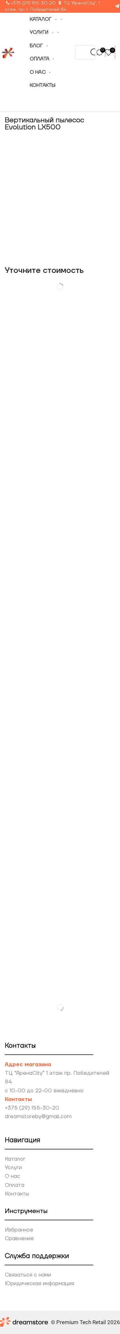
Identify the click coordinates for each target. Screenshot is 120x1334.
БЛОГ (36, 46)
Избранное (19, 1229)
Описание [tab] (26, 340)
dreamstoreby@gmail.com (38, 1116)
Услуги (13, 1167)
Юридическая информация (39, 1283)
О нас (12, 1176)
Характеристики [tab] (82, 340)
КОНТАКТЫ (43, 85)
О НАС (38, 72)
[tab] (26, 340)
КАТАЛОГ (41, 19)
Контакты (17, 1193)
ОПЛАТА (40, 59)
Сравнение (19, 1238)
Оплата (14, 1185)
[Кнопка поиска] (94, 52)
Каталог (15, 1159)
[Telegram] (117, 6)
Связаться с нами (28, 1274)
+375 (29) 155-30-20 (33, 3)
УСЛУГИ (39, 32)
